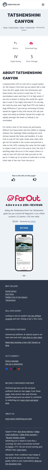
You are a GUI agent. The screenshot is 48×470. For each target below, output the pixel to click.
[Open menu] (43, 5)
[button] (24, 252)
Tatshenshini (10, 300)
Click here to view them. (32, 337)
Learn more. (21, 450)
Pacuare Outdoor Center (15, 437)
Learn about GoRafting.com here (18, 419)
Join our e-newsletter (14, 364)
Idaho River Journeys (28, 434)
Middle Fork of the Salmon (16, 297)
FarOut (33, 221)
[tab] (22, 275)
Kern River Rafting (25, 431)
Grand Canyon (10, 291)
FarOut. (11, 447)
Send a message (11, 361)
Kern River (9, 294)
